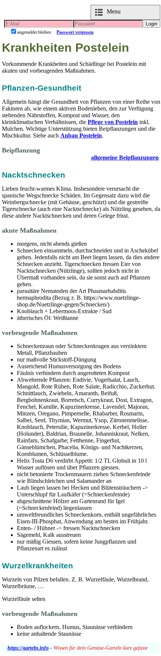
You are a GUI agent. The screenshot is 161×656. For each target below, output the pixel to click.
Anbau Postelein (81, 135)
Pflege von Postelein (113, 122)
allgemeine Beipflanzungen (125, 157)
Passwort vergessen (75, 32)
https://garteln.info (28, 648)
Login (151, 24)
